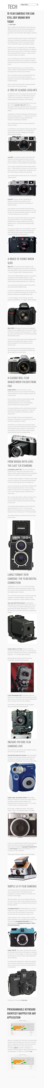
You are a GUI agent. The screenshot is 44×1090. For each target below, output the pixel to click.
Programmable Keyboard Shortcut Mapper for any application (21, 1013)
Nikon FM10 (11, 328)
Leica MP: (10, 157)
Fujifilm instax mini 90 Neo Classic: (17, 797)
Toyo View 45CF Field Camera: (16, 603)
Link (31, 1051)
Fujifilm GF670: (12, 390)
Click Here (24, 1000)
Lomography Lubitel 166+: (15, 469)
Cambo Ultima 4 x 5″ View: (15, 649)
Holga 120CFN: (12, 950)
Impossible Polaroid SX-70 (29, 847)
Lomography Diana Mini (22, 921)
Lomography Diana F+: (14, 908)
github (16, 1048)
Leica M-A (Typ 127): (20, 105)
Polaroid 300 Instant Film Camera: (17, 755)
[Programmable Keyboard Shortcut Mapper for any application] (22, 1036)
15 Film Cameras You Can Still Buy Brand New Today (20, 17)
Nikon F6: (10, 266)
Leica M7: (10, 199)
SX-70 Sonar (13, 849)
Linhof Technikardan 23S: (15, 695)
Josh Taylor (12, 24)
